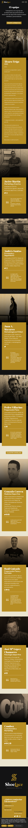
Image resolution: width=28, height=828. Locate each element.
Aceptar (4, 825)
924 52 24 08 (7, 810)
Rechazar (10, 825)
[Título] (8, 590)
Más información (18, 825)
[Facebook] (7, 514)
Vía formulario (18, 813)
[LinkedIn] (6, 426)
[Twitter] (5, 193)
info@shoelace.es (9, 805)
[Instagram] (7, 193)
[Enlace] (6, 2)
